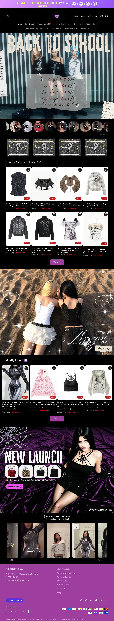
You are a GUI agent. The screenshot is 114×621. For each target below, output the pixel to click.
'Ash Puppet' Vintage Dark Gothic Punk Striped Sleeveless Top (18, 205)
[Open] (18, 147)
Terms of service (64, 619)
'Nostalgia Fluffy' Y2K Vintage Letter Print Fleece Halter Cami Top (95, 251)
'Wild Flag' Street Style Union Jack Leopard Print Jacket (17, 249)
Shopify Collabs (63, 569)
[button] (8, 16)
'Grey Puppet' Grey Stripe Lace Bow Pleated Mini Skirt (43, 205)
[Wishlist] (101, 16)
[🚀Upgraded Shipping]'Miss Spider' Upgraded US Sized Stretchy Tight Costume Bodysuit (15, 404)
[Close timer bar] (112, 4)
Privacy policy (52, 619)
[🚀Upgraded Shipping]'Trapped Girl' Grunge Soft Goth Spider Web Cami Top (70, 404)
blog (59, 593)
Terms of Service (64, 577)
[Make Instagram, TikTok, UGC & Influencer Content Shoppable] (102, 135)
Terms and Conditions (66, 573)
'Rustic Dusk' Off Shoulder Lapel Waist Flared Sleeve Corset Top (69, 205)
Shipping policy (77, 619)
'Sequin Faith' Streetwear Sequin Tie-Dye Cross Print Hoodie (95, 205)
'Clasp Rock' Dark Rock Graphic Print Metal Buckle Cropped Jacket (43, 250)
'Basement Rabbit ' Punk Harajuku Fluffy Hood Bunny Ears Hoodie (97, 403)
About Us (61, 589)
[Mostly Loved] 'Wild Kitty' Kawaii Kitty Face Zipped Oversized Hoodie (43, 403)
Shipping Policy (63, 581)
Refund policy (63, 585)
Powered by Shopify (27, 619)
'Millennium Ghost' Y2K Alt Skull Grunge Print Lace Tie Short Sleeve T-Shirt (69, 250)
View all (57, 262)
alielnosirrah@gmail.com (17, 580)
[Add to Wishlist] (28, 169)
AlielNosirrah (15, 619)
